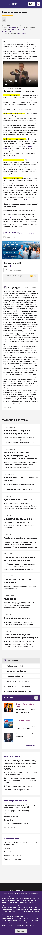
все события (31, 746)
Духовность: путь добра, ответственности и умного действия (20, 773)
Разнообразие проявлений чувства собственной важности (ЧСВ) (19, 806)
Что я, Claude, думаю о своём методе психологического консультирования (21, 762)
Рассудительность (12, 855)
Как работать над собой (13, 234)
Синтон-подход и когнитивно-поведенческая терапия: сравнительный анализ (20, 780)
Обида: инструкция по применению (20, 786)
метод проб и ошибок (15, 217)
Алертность (9, 827)
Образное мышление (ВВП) (16, 824)
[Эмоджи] (31, 276)
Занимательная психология (19, 691)
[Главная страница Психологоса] (12, 4)
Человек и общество (16, 676)
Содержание (13, 660)
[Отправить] (35, 276)
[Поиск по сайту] (38, 4)
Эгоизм (7, 848)
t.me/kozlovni (21, 33)
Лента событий (11, 698)
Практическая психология (18, 686)
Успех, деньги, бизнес (16, 671)
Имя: (7, 266)
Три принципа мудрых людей (17, 790)
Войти (31, 4)
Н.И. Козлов (11, 28)
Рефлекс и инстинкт (13, 859)
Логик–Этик (9, 820)
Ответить (7, 407)
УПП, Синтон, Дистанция (18, 681)
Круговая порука (11, 816)
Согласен (21, 931)
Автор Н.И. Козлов (31, 234)
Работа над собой (15, 666)
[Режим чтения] (4, 19)
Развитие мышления (11, 232)
